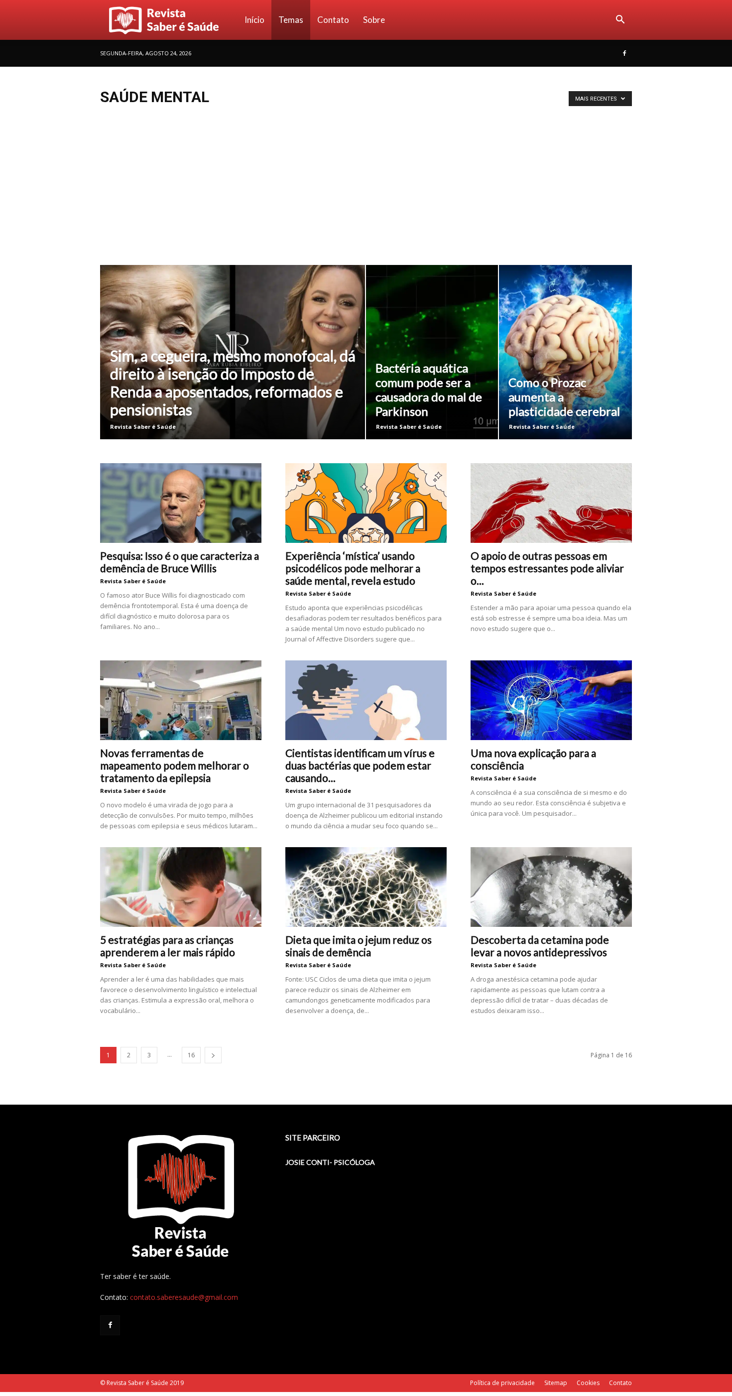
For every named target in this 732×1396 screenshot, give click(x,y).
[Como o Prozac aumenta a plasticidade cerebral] (565, 352)
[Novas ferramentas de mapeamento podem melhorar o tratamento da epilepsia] (180, 700)
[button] (620, 20)
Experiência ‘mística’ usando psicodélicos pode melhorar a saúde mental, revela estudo (352, 568)
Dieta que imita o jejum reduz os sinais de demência (358, 945)
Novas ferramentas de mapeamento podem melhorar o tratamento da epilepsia (174, 765)
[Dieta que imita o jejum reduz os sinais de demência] (366, 887)
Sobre (374, 19)
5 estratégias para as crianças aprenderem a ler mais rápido (167, 945)
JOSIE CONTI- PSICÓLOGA (330, 1162)
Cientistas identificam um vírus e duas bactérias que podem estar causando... (360, 765)
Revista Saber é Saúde (143, 426)
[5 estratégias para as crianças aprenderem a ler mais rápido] (180, 887)
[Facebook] (624, 53)
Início (254, 19)
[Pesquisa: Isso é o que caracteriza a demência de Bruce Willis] (180, 503)
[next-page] (213, 1055)
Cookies (588, 1383)
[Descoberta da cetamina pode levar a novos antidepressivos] (551, 887)
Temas (290, 19)
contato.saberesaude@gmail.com (184, 1297)
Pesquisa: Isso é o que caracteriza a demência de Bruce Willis (179, 561)
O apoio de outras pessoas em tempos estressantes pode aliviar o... (547, 568)
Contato (333, 19)
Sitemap (555, 1383)
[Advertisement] (366, 190)
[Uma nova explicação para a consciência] (551, 700)
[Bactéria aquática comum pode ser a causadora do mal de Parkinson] (432, 352)
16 (191, 1055)
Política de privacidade (502, 1383)
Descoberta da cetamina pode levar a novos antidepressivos (540, 945)
